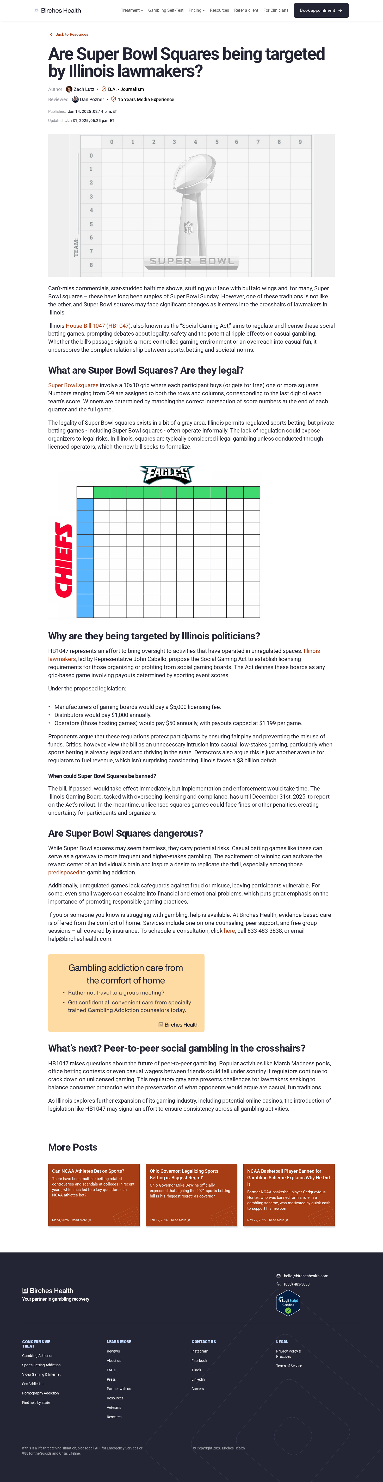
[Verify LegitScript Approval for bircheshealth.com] (288, 1303)
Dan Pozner (92, 99)
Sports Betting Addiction (41, 1365)
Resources (219, 10)
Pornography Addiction (40, 1393)
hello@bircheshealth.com (306, 1276)
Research (114, 1417)
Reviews (113, 1351)
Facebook (199, 1360)
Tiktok (196, 1370)
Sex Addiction (33, 1384)
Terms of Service (289, 1366)
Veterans (114, 1407)
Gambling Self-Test (165, 10)
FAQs (111, 1370)
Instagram (199, 1351)
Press (111, 1379)
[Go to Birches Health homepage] (57, 10)
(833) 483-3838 (297, 1284)
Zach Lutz (84, 89)
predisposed (63, 872)
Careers (197, 1389)
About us (114, 1360)
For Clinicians (275, 10)
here (229, 931)
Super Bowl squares (73, 385)
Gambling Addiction (37, 1356)
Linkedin (198, 1379)
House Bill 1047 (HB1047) (98, 326)
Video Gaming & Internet (41, 1374)
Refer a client (246, 10)
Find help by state (36, 1402)
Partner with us (119, 1389)
